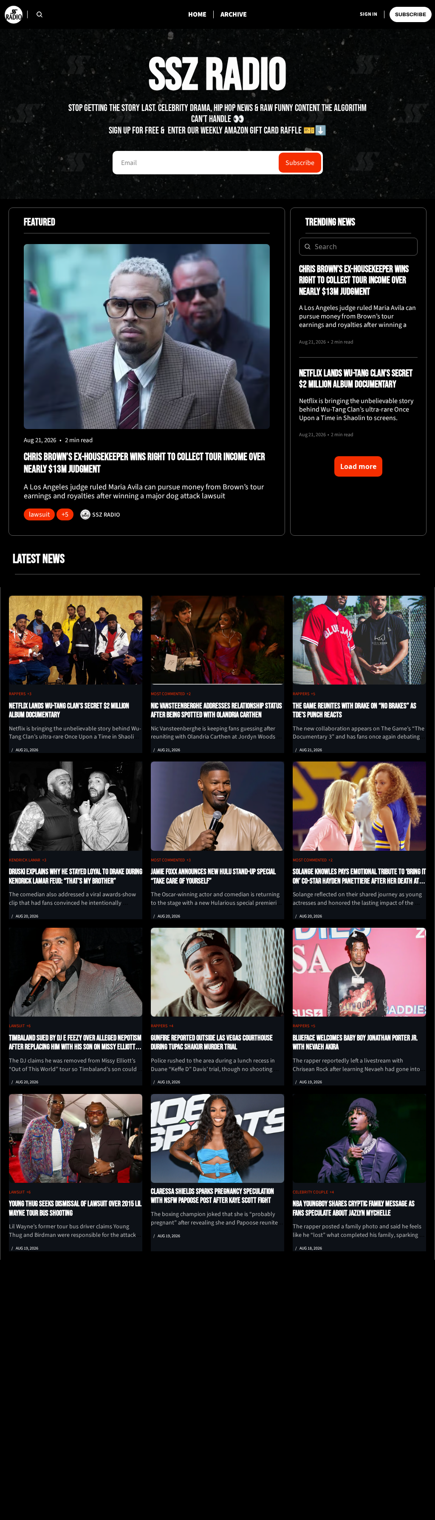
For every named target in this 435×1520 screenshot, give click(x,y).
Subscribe (299, 163)
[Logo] (13, 14)
